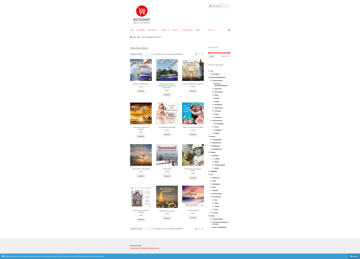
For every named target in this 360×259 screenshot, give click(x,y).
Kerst (214, 187)
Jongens (217, 158)
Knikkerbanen (219, 108)
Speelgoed (215, 155)
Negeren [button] (355, 256)
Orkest (217, 203)
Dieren (216, 95)
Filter (211, 56)
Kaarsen (212, 136)
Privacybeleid (134, 248)
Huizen (217, 127)
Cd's (211, 174)
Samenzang (215, 177)
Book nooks (218, 88)
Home (134, 37)
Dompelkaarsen (217, 149)
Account (164, 30)
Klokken (217, 101)
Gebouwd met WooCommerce (149, 248)
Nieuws (175, 30)
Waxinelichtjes (216, 142)
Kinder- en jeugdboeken (219, 227)
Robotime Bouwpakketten (217, 77)
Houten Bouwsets (217, 80)
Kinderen (212, 152)
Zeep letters (215, 74)
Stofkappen (218, 130)
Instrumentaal (216, 196)
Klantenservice (188, 30)
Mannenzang (216, 184)
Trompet (217, 206)
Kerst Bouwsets (219, 123)
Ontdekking (218, 117)
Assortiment (152, 30)
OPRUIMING (141, 30)
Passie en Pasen (217, 193)
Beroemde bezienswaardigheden (221, 84)
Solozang (215, 190)
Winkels (217, 133)
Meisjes (217, 162)
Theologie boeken (217, 219)
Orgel (214, 181)
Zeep (211, 71)
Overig (216, 114)
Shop (131, 30)
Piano (216, 209)
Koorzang (215, 212)
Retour (198, 30)
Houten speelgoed (220, 165)
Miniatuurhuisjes (217, 120)
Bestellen (141, 91)
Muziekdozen (218, 104)
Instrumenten (219, 92)
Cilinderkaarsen (217, 139)
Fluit (216, 200)
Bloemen (217, 98)
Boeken (212, 216)
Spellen (217, 168)
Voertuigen (218, 111)
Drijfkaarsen (216, 146)
